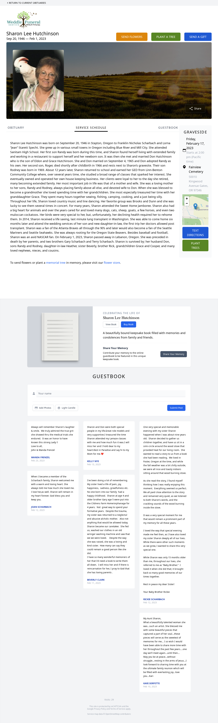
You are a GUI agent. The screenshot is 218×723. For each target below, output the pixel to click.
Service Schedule (91, 127)
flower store (112, 262)
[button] (195, 206)
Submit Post (176, 407)
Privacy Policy (100, 708)
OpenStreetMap (112, 714)
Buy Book (128, 324)
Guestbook (168, 127)
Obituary (16, 127)
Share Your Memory (173, 354)
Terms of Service (117, 708)
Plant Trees (195, 245)
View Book (111, 324)
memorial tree (55, 262)
